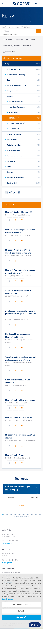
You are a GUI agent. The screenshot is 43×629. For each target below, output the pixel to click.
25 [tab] (34, 514)
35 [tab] (20, 516)
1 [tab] (2, 514)
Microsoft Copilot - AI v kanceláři (18, 212)
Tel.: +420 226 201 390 (10, 541)
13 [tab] (18, 514)
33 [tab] (17, 516)
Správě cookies (7, 599)
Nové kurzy (19, 40)
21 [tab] (28, 514)
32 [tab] (16, 516)
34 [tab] (18, 516)
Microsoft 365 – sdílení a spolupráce (20, 400)
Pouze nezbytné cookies (21, 605)
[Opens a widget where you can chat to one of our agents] (35, 625)
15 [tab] (20, 514)
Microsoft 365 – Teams (14, 455)
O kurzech (28, 46)
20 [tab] (27, 514)
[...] (16, 489)
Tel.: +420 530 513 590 (10, 560)
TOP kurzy (31, 40)
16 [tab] (22, 514)
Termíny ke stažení (10, 52)
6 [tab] (8, 514)
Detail (21, 506)
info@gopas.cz (7, 543)
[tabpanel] (21, 497)
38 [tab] (24, 516)
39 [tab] (25, 516)
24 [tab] (32, 514)
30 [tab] (40, 514)
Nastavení (21, 611)
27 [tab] (36, 514)
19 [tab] (26, 514)
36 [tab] (21, 516)
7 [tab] (10, 514)
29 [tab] (39, 514)
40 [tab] (26, 516)
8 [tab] (11, 514)
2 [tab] (3, 514)
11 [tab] (15, 514)
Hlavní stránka (6, 27)
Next (4, 498)
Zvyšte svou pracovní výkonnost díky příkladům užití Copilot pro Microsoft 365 (20, 314)
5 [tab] (7, 514)
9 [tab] (12, 514)
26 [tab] (35, 514)
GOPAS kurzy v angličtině (12, 46)
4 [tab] (6, 514)
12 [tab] (16, 514)
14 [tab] (19, 514)
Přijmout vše (21, 617)
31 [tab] (14, 516)
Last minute (8, 40)
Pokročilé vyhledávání (10, 34)
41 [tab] (28, 516)
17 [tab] (23, 514)
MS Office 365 (9, 205)
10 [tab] (14, 514)
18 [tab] (24, 514)
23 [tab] (31, 514)
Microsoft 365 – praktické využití (19, 417)
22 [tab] (30, 514)
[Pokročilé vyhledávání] (38, 31)
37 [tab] (22, 516)
